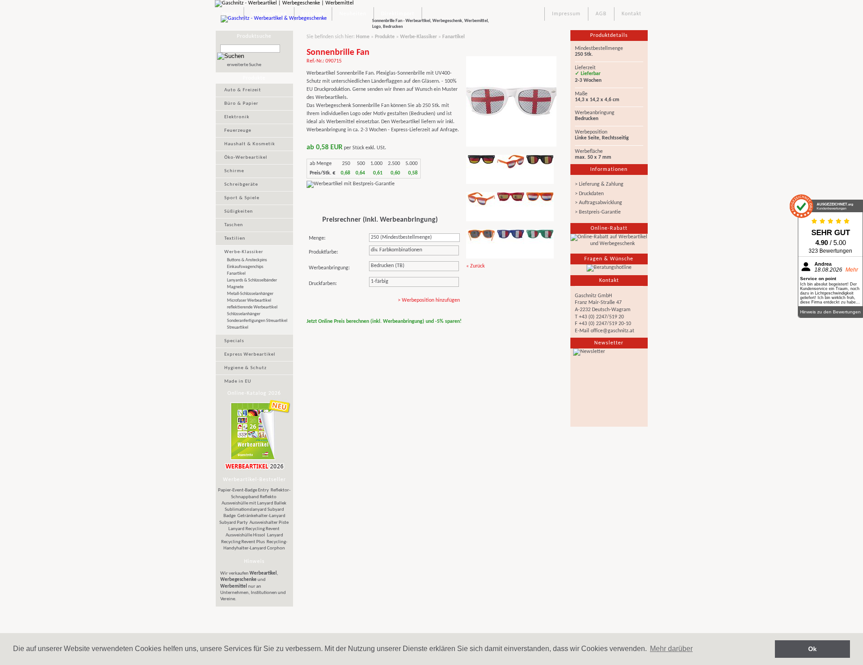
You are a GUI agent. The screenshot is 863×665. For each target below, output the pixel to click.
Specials (234, 341)
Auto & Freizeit (242, 90)
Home (362, 37)
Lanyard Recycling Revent (254, 529)
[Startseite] (278, 24)
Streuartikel (237, 327)
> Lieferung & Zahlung (599, 184)
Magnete (235, 287)
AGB (601, 14)
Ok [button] (812, 648)
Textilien (234, 238)
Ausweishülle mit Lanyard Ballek (254, 503)
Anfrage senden (335, 199)
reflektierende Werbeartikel (252, 307)
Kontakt (631, 14)
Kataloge (313, 14)
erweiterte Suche (244, 64)
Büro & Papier (241, 103)
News (229, 14)
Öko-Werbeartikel (245, 157)
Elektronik (236, 117)
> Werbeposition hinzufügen (429, 300)
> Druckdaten (589, 193)
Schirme (234, 171)
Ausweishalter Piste (269, 522)
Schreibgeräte (241, 184)
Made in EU (237, 381)
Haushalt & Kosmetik (249, 144)
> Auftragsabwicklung (598, 202)
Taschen (233, 225)
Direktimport (397, 14)
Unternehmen (269, 14)
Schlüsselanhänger (243, 314)
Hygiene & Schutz (245, 368)
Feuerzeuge (237, 130)
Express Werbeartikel (250, 354)
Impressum (566, 14)
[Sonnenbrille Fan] (511, 147)
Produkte (385, 37)
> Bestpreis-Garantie (598, 212)
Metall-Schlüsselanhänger (250, 293)
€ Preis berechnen (337, 302)
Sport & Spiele (241, 198)
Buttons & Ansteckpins (247, 260)
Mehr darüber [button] (671, 648)
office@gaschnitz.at (612, 331)
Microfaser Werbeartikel (249, 300)
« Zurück (475, 266)
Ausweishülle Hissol (245, 535)
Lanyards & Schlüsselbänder (252, 280)
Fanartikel (236, 273)
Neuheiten (352, 14)
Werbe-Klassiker (243, 252)
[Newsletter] (609, 387)
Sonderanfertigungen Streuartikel (257, 320)
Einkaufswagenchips (245, 266)
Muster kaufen (395, 199)
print (537, 339)
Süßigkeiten (238, 211)
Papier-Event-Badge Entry (243, 490)
